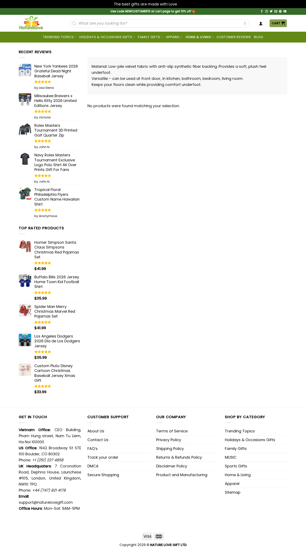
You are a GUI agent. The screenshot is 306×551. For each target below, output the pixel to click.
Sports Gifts (236, 466)
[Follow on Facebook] (261, 11)
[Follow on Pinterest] (280, 11)
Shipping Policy (170, 448)
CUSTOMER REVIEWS (233, 37)
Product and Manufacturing (181, 474)
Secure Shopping (103, 474)
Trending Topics (240, 431)
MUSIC (230, 457)
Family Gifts (149, 37)
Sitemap (232, 492)
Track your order (102, 457)
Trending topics (58, 37)
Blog (258, 37)
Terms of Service (172, 431)
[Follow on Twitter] (271, 11)
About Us (95, 431)
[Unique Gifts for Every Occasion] (36, 23)
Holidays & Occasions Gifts (105, 37)
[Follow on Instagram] (266, 11)
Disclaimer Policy (171, 466)
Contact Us (97, 439)
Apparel (173, 37)
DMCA (92, 466)
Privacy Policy (168, 439)
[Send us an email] (275, 11)
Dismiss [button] (185, 4)
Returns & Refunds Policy (179, 457)
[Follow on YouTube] (285, 11)
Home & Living (198, 37)
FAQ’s (92, 448)
